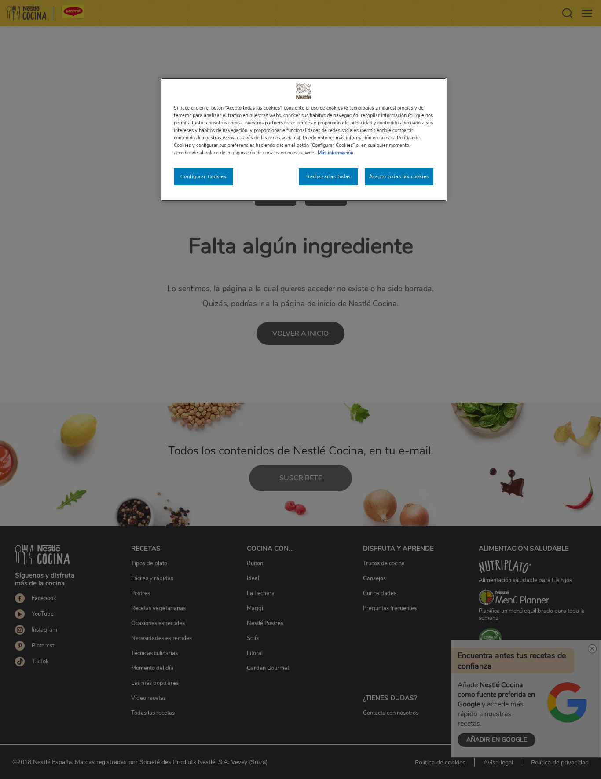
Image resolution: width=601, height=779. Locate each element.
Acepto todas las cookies (399, 176)
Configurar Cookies (203, 176)
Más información (335, 152)
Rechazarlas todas (328, 176)
